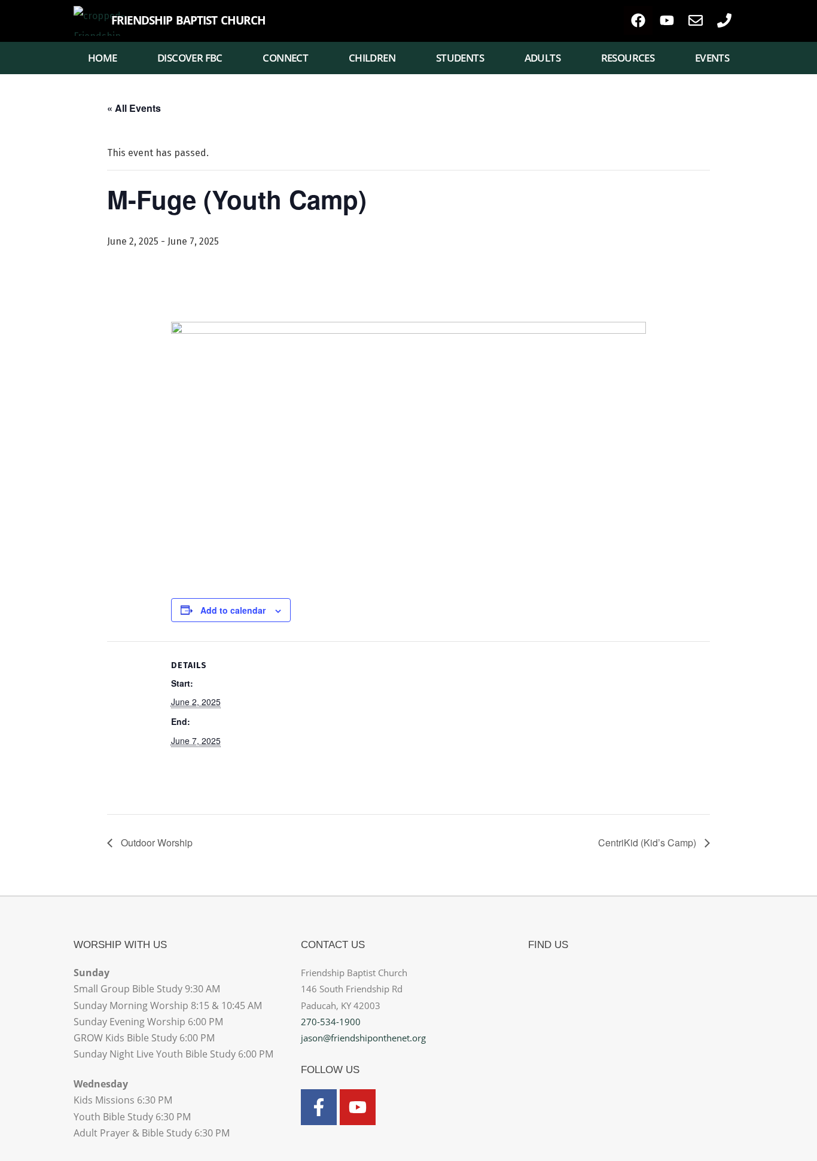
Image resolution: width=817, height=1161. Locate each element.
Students (460, 58)
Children (372, 58)
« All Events (134, 108)
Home (102, 58)
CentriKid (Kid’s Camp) (648, 842)
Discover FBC (189, 58)
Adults (542, 58)
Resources (628, 58)
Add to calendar (233, 610)
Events (712, 58)
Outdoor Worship (155, 842)
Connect (285, 58)
